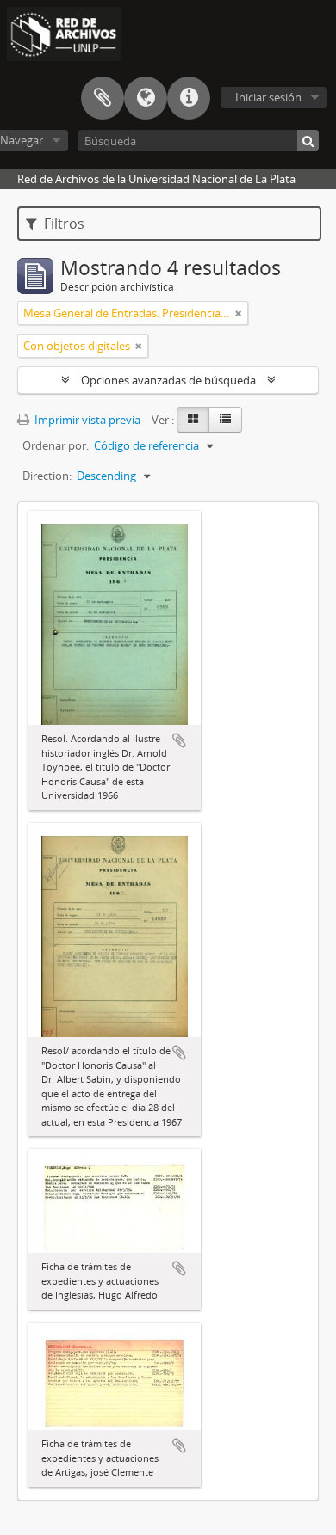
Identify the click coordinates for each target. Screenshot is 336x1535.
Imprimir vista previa (86, 419)
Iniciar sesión (268, 97)
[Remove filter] (238, 313)
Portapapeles (102, 98)
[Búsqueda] (308, 140)
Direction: (47, 475)
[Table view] (225, 420)
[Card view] (193, 420)
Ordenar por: (55, 445)
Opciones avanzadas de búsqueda (168, 380)
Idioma (145, 98)
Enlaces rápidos (188, 98)
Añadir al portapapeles (179, 740)
